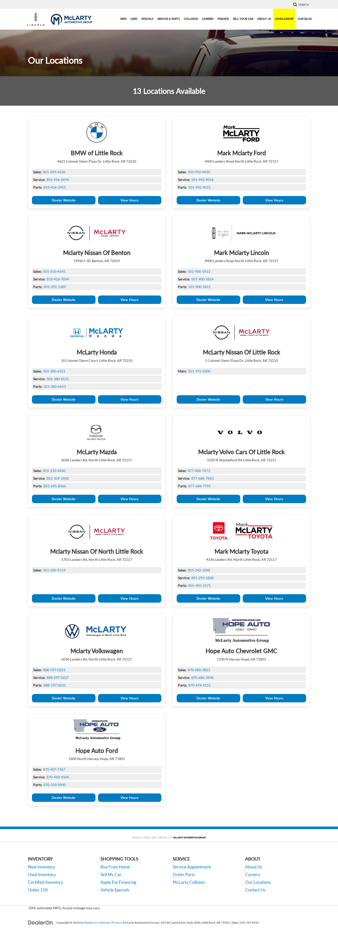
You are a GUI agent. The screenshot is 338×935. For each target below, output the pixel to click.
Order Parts (184, 874)
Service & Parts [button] (168, 18)
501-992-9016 (202, 179)
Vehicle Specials (114, 889)
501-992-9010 (199, 172)
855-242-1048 (199, 570)
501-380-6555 (58, 379)
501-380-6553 (55, 386)
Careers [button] (208, 18)
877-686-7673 (199, 470)
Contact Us (255, 889)
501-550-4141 (54, 271)
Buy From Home (115, 866)
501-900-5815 (199, 287)
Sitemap (104, 922)
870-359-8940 (55, 785)
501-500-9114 (54, 570)
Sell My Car (110, 874)
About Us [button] (264, 18)
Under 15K (38, 889)
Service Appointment (192, 866)
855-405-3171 (199, 585)
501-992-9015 (199, 187)
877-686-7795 (199, 486)
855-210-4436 (54, 470)
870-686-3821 (199, 670)
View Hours (130, 200)
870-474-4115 (199, 685)
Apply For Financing (118, 882)
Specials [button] (147, 18)
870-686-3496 (202, 677)
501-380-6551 (54, 371)
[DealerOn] (40, 922)
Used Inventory (42, 874)
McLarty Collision (189, 882)
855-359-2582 (58, 478)
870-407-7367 (54, 769)
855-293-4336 (54, 172)
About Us (253, 866)
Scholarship (284, 18)
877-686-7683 (202, 478)
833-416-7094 (58, 279)
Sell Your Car (243, 18)
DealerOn (90, 922)
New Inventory (41, 866)
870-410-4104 (58, 777)
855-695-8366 (55, 486)
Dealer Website (63, 200)
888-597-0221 (54, 670)
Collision (191, 18)
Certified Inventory (45, 882)
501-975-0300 (199, 371)
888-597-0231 (55, 685)
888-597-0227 (58, 677)
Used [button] (133, 18)
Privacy (116, 922)
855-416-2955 (55, 187)
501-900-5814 (202, 279)
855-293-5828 (202, 578)
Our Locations (258, 882)
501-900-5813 (199, 271)
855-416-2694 (58, 179)
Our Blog (305, 18)
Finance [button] (223, 18)
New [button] (123, 18)
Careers (252, 874)
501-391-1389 (55, 287)
